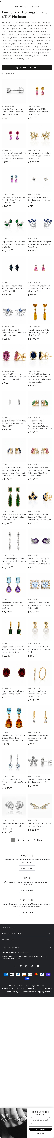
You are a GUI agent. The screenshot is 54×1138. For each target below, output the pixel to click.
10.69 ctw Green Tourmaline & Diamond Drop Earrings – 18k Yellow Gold (14, 517)
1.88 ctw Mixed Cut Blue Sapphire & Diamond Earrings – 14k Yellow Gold (39, 517)
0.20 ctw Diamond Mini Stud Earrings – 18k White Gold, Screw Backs (13, 111)
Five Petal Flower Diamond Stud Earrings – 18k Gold (39, 780)
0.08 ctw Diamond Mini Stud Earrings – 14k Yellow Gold (39, 200)
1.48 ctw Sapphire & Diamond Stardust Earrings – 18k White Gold (14, 332)
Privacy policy (26, 988)
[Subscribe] (50, 947)
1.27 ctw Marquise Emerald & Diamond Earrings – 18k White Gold (13, 244)
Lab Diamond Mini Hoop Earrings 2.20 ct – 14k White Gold (14, 782)
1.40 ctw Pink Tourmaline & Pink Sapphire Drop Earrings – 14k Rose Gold (14, 156)
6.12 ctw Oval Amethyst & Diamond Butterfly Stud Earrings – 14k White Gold (39, 561)
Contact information (43, 988)
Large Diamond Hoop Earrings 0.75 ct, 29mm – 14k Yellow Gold (38, 694)
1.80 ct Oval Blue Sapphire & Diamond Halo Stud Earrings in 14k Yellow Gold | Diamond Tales (39, 378)
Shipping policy (43, 992)
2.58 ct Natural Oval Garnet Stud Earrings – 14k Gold (13, 692)
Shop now (27, 890)
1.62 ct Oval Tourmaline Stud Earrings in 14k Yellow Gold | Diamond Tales (14, 376)
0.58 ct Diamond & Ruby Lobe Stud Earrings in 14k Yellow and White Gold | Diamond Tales (39, 471)
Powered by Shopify (10, 989)
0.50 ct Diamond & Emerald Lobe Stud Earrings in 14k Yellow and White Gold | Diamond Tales (40, 425)
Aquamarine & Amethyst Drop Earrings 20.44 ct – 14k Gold (12, 605)
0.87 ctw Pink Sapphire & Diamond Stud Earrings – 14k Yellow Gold (39, 288)
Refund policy (12, 992)
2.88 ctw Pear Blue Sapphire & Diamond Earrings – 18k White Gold (40, 244)
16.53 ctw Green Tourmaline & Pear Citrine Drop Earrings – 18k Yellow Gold (14, 738)
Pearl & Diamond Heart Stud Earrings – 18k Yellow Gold (39, 649)
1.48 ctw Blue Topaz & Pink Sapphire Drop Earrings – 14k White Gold (13, 200)
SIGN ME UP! (40, 1129)
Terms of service (27, 992)
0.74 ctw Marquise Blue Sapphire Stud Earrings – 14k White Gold (13, 288)
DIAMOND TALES (22, 986)
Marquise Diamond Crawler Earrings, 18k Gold (39, 824)
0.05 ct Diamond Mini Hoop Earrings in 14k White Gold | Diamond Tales (14, 423)
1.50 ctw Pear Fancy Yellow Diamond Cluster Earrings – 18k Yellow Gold (40, 156)
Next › (40, 840)
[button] (44, 7)
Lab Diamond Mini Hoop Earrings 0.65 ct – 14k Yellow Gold (38, 738)
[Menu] (3, 7)
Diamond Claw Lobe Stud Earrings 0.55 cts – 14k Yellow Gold (13, 826)
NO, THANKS (40, 1133)
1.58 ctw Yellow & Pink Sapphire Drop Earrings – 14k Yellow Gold (39, 111)
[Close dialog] (52, 1109)
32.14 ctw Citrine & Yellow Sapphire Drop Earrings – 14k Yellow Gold (39, 332)
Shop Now (27, 868)
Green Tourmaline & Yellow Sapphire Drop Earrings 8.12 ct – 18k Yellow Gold (14, 649)
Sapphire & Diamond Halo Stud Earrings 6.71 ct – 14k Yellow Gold (39, 605)
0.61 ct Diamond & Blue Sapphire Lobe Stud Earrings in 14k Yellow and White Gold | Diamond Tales (14, 471)
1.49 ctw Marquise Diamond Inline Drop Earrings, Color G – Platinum (14, 561)
